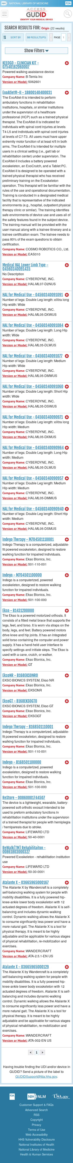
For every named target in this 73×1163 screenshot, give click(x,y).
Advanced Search (36, 1110)
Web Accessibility (37, 1134)
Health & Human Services (36, 1154)
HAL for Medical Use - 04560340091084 (32, 325)
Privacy (36, 1125)
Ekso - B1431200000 (18, 610)
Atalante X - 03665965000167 (25, 882)
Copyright (36, 1120)
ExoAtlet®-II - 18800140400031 (27, 92)
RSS (36, 1115)
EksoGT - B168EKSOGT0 (19, 701)
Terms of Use (36, 1130)
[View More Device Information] (67, 63)
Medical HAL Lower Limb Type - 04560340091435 (25, 267)
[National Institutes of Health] (5, 3)
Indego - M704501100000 (22, 575)
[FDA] (68, 3)
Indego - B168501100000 (21, 762)
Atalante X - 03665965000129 (25, 966)
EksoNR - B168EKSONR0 (20, 675)
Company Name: (13, 77)
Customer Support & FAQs (36, 1105)
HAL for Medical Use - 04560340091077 (32, 355)
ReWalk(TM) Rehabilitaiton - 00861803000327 (24, 849)
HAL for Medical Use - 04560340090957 (32, 478)
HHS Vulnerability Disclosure (36, 1139)
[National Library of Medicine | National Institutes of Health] (36, 1097)
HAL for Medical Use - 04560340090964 (33, 447)
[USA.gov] (61, 1097)
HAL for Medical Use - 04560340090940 (33, 508)
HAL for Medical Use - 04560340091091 (32, 294)
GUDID (36, 14)
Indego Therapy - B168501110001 (27, 726)
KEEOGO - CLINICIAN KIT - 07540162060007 (20, 65)
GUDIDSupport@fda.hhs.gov (36, 1076)
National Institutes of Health (36, 1144)
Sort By (16, 37)
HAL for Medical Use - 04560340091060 (32, 386)
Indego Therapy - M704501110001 (28, 539)
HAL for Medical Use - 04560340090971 (32, 417)
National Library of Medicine (28, 3)
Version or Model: (14, 82)
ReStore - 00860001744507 (23, 797)
